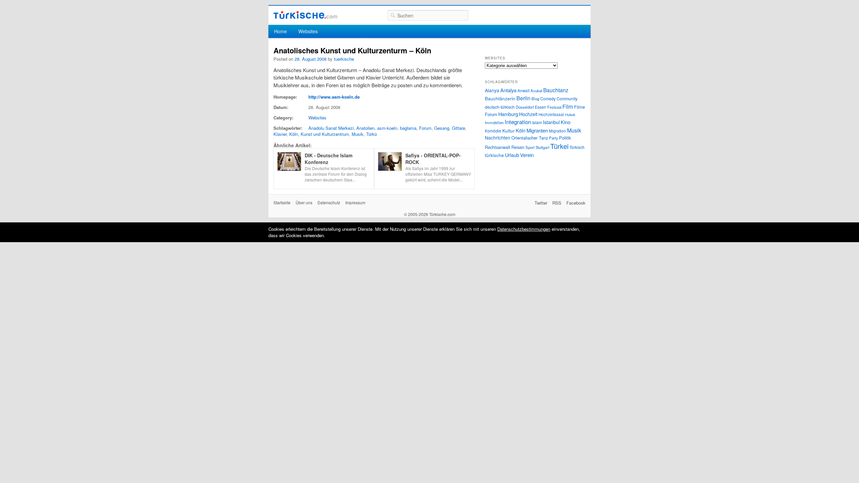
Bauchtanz (555, 90)
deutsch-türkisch (500, 107)
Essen (540, 107)
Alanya (492, 90)
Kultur (508, 130)
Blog (535, 98)
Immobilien (494, 122)
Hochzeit (528, 114)
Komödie (493, 130)
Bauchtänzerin (500, 98)
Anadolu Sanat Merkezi (331, 128)
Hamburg (508, 113)
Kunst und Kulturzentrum (325, 134)
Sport (530, 147)
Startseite (282, 202)
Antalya (508, 90)
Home (280, 31)
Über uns (304, 202)
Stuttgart (542, 147)
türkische (494, 155)
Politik (565, 138)
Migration (557, 130)
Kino (565, 121)
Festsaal (554, 107)
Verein (527, 154)
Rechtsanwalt (497, 147)
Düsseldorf (525, 107)
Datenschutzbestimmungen (523, 229)
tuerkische (344, 59)
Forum (425, 128)
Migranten (537, 130)
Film (567, 106)
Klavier (280, 134)
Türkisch (577, 147)
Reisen (517, 147)
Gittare (458, 128)
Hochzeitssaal (551, 114)
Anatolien (365, 128)
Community (567, 98)
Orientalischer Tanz (529, 138)
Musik (357, 134)
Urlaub (512, 154)
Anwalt (523, 90)
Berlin (523, 98)
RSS (556, 203)
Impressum (355, 202)
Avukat (536, 90)
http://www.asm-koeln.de (334, 97)
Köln (293, 134)
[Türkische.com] (305, 15)
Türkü (371, 134)
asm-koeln (387, 128)
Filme (579, 107)
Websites (308, 31)
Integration (518, 122)
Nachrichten (497, 137)
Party (553, 138)
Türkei (559, 146)
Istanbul (551, 121)
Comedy (548, 98)
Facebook (576, 203)
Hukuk (570, 114)
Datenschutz (328, 202)
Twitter (541, 203)
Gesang (441, 128)
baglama (408, 128)
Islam (537, 122)
